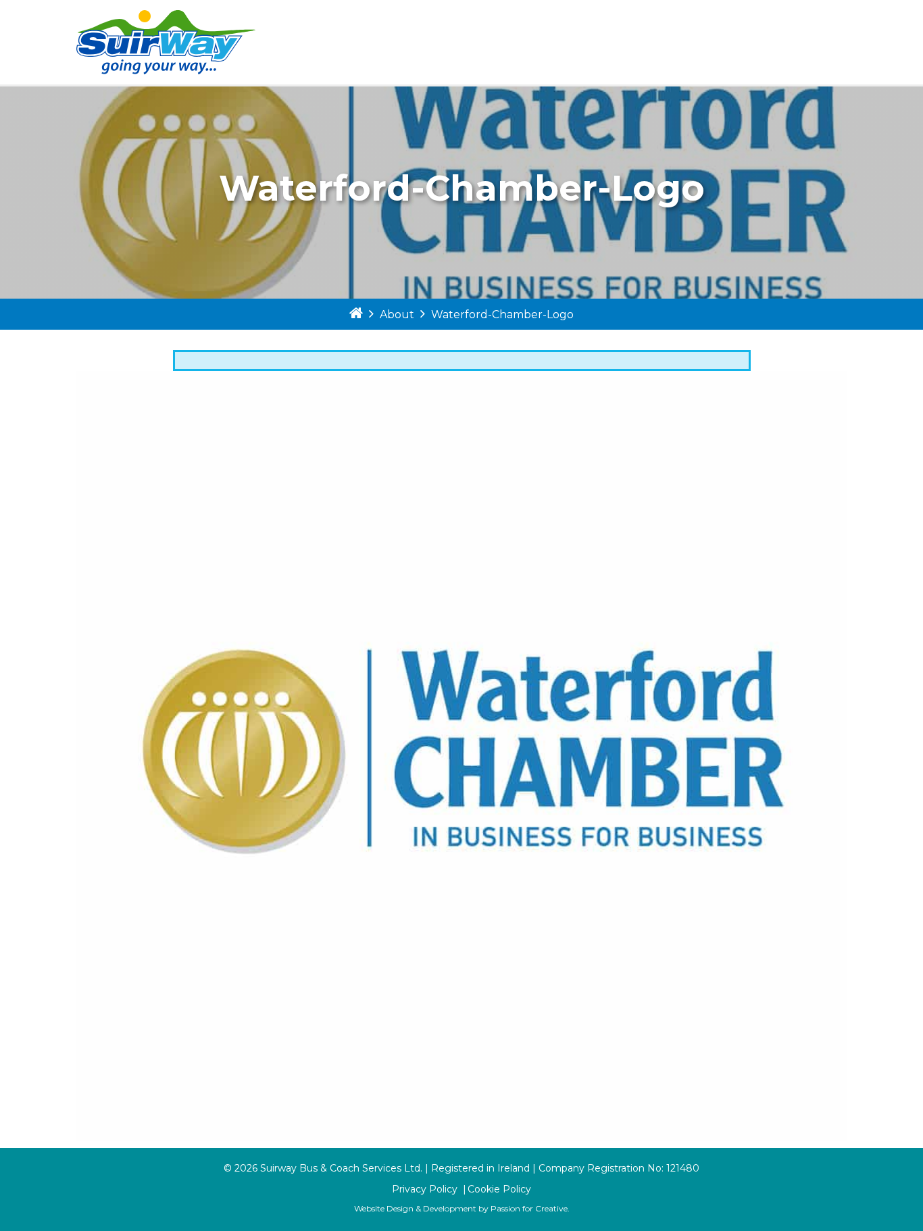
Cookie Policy (499, 1189)
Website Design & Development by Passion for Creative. (462, 1208)
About (397, 314)
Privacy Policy (424, 1189)
